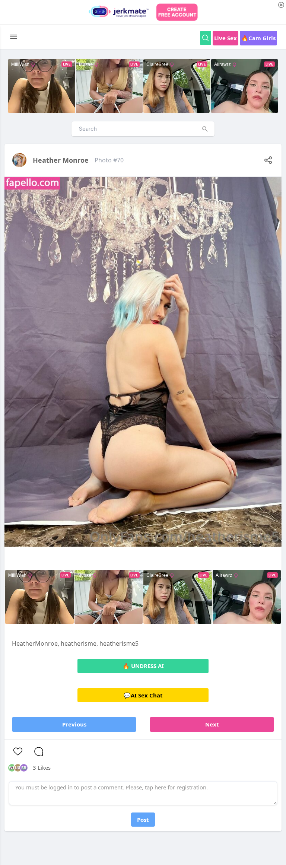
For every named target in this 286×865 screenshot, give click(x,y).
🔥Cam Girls (258, 38)
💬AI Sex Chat (143, 695)
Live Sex (225, 38)
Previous (74, 724)
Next (212, 724)
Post (143, 819)
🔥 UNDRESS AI (143, 666)
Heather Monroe (61, 160)
